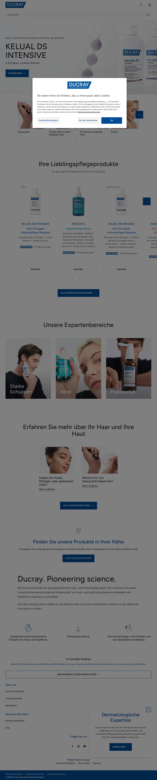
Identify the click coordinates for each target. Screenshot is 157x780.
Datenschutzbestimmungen (89, 112)
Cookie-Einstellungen (48, 120)
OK (111, 120)
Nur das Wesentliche (88, 120)
